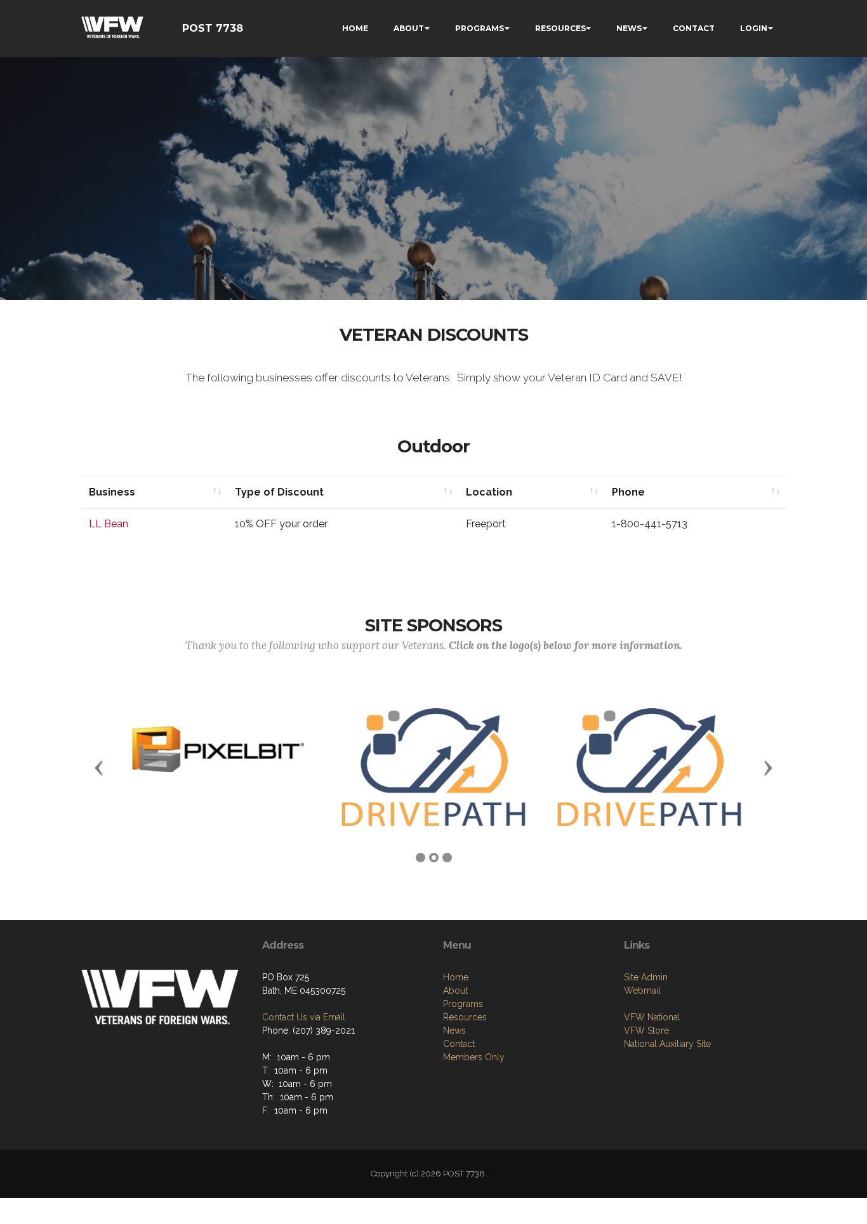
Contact (459, 1044)
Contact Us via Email (303, 1017)
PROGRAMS (479, 28)
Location (489, 492)
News (454, 1030)
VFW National (652, 1017)
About (455, 990)
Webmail (642, 990)
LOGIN (753, 28)
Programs (463, 1004)
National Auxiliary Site (667, 1044)
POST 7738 (212, 28)
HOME (355, 28)
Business (112, 492)
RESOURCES (560, 28)
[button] (99, 767)
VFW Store (646, 1030)
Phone (628, 492)
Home (455, 977)
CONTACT (694, 28)
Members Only (474, 1057)
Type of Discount (279, 492)
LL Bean (108, 524)
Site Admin (646, 977)
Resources (465, 1017)
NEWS (629, 28)
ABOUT (409, 28)
